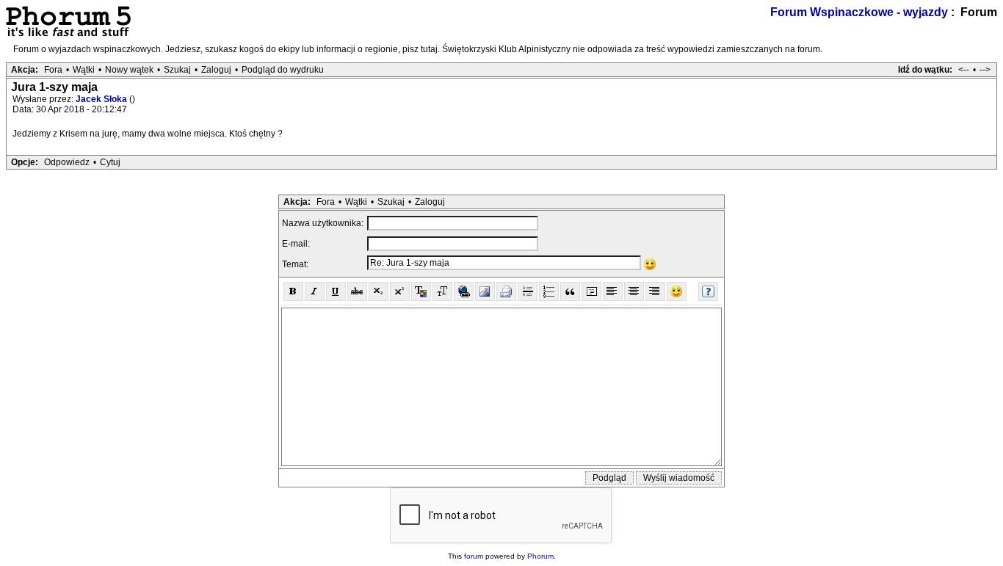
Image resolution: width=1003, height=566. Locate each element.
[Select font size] (442, 291)
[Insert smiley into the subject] (650, 264)
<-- (963, 70)
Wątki (84, 70)
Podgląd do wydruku (283, 70)
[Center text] (634, 291)
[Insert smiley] (677, 291)
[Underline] (336, 291)
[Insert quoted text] (570, 291)
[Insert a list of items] (549, 291)
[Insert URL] (464, 291)
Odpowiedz (67, 162)
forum (473, 556)
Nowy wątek (129, 70)
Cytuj (110, 162)
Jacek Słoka (102, 99)
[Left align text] (613, 291)
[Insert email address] (506, 291)
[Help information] (708, 291)
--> (985, 70)
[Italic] (315, 291)
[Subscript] (378, 291)
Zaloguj (216, 70)
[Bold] (293, 291)
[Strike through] (357, 291)
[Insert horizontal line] (527, 291)
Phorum (540, 556)
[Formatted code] (591, 291)
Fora (53, 70)
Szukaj (177, 70)
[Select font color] (421, 291)
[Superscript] (400, 291)
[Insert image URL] (485, 291)
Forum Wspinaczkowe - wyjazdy (859, 12)
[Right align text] (655, 291)
